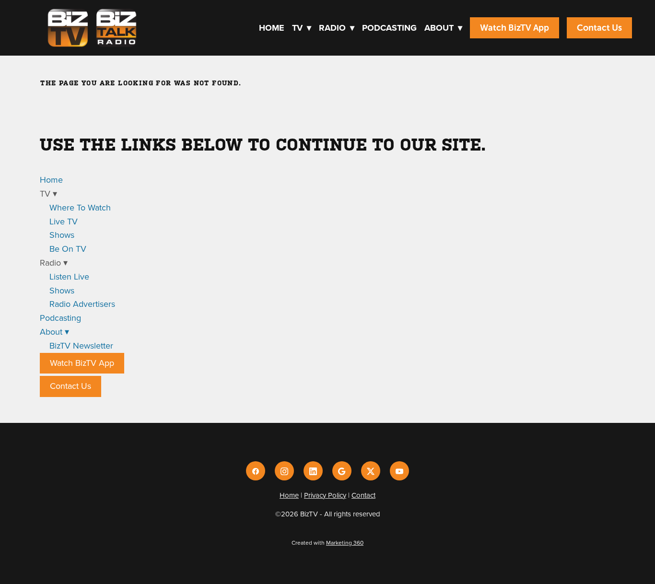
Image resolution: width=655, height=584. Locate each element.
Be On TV (67, 249)
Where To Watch (80, 207)
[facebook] (255, 470)
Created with (327, 542)
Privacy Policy (325, 495)
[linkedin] (313, 470)
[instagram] (284, 470)
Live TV (63, 221)
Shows (61, 235)
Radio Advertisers (82, 304)
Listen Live (69, 276)
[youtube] (399, 470)
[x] (370, 470)
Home (271, 28)
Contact (363, 495)
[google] (341, 470)
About (443, 28)
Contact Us (599, 28)
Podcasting (389, 28)
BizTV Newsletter (81, 345)
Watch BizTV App (514, 28)
